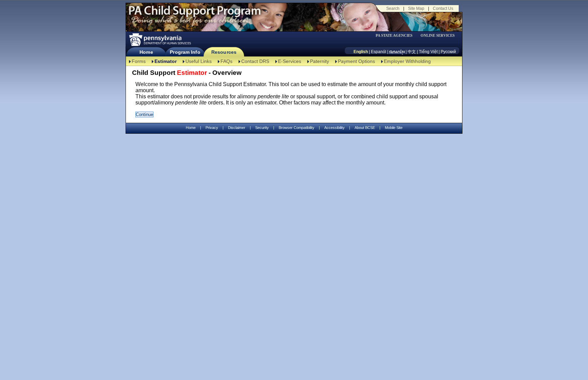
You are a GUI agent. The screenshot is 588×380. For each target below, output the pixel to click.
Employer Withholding (407, 61)
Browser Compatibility (296, 128)
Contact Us (443, 8)
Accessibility (334, 128)
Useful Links (198, 61)
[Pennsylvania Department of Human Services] (159, 39)
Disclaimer (236, 128)
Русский (448, 51)
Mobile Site (394, 128)
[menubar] (396, 35)
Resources (223, 52)
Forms (139, 61)
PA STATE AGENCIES (394, 35)
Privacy (212, 128)
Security (262, 128)
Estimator (165, 61)
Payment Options (356, 61)
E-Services (289, 61)
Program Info (185, 52)
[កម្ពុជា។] (397, 51)
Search (392, 8)
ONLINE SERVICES (438, 35)
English (361, 51)
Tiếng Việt (428, 51)
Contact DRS (255, 61)
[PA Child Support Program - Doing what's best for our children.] (194, 14)
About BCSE (365, 128)
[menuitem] (396, 35)
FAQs (226, 61)
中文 (412, 51)
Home (146, 52)
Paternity (319, 61)
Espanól (378, 51)
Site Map (416, 8)
